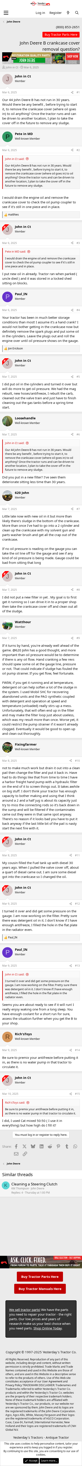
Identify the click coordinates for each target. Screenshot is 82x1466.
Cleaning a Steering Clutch (34, 1184)
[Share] (72, 92)
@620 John (20, 650)
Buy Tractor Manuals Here (40, 1288)
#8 (78, 590)
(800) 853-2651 (68, 27)
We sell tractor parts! (24, 1309)
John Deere (37, 1188)
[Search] (77, 13)
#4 (78, 310)
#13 (77, 965)
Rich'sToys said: (15, 1102)
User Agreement (52, 1381)
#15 (77, 1094)
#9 (78, 638)
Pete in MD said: (15, 251)
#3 (78, 243)
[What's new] (68, 13)
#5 (78, 377)
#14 (77, 1050)
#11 (77, 855)
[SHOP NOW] (61, 35)
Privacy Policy (13, 1385)
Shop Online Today (47, 1328)
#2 (78, 150)
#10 (77, 761)
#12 (77, 903)
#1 (78, 92)
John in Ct (12, 67)
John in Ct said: (14, 159)
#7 (78, 509)
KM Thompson (20, 1188)
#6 (78, 434)
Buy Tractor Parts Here (40, 1276)
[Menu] (6, 12)
